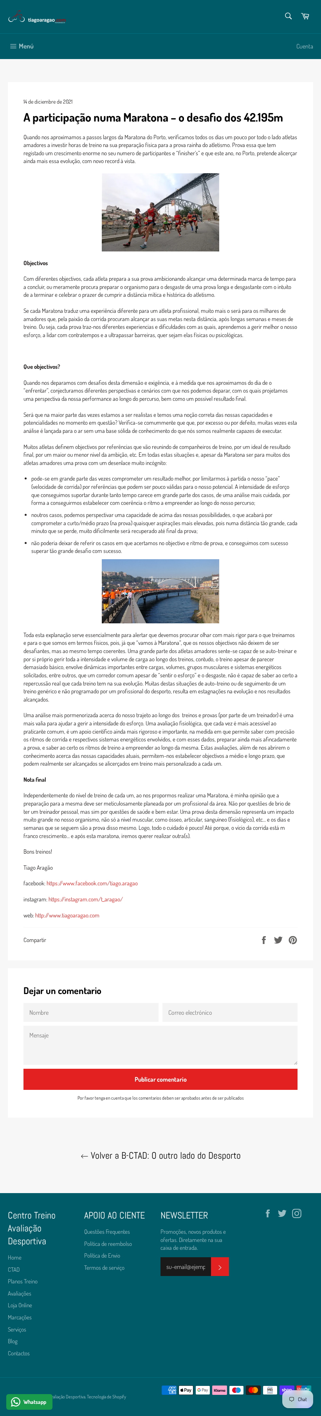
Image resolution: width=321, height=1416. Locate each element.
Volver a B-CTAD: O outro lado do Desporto (164, 1155)
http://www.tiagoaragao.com (67, 915)
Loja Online (20, 1305)
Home (15, 1257)
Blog (13, 1341)
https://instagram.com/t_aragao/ (86, 899)
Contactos (19, 1353)
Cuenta (304, 46)
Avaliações (19, 1293)
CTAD (14, 1269)
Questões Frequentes (107, 1231)
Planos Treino (23, 1281)
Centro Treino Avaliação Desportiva (54, 1397)
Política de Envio (102, 1255)
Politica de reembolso (108, 1243)
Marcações (20, 1317)
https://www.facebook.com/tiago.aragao (92, 883)
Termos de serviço (104, 1267)
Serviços (17, 1329)
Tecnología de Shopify (106, 1397)
